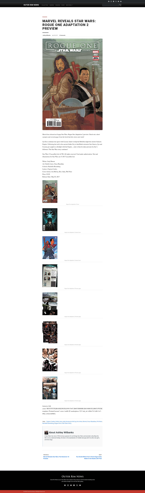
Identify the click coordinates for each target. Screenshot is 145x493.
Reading (44, 16)
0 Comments (62, 35)
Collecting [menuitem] (44, 5)
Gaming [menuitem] (51, 5)
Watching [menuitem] (69, 5)
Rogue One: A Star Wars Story (62, 423)
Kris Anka (79, 421)
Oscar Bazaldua (91, 421)
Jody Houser (66, 421)
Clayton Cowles (50, 421)
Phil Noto (99, 421)
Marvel (85, 421)
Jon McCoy (73, 421)
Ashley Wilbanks (47, 35)
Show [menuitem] (62, 5)
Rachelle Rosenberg (48, 423)
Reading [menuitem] (57, 5)
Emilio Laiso (59, 421)
